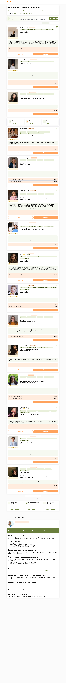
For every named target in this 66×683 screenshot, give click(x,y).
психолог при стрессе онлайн (13, 571)
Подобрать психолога (54, 18)
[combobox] (53, 23)
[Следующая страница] (39, 498)
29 (37, 498)
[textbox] (52, 23)
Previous (9, 412)
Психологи (26, 1)
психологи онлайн (17, 13)
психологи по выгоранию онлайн (26, 13)
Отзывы (40, 1)
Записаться (20, 54)
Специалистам (45, 1)
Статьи (37, 1)
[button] (32, 27)
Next (17, 412)
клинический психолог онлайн (41, 570)
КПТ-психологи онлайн (50, 570)
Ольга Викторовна (20, 524)
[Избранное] (57, 27)
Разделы (54, 10)
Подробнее (45, 54)
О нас (32, 1)
